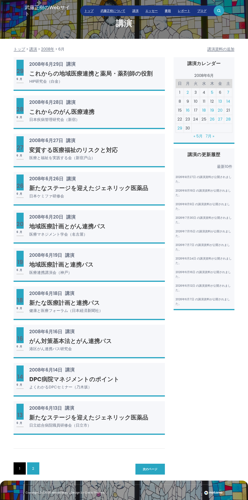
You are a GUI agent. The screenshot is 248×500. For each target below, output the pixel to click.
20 (220, 110)
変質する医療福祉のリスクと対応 (73, 150)
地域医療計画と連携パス (61, 264)
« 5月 (198, 136)
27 (220, 119)
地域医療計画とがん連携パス (67, 226)
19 (212, 110)
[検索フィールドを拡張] (219, 10)
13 (220, 101)
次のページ (150, 469)
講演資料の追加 (220, 49)
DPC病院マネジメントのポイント (74, 379)
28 (228, 119)
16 (187, 110)
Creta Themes (95, 493)
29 (179, 128)
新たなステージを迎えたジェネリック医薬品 (88, 188)
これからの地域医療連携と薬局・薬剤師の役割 (91, 73)
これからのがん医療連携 (62, 112)
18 (204, 110)
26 (212, 119)
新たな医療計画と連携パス (64, 302)
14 (228, 101)
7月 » (210, 136)
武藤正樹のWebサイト (47, 10)
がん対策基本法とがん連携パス (70, 341)
